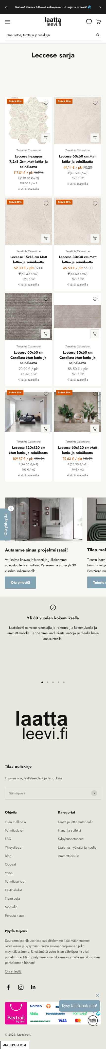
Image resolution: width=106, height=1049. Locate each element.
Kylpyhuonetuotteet (71, 838)
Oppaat (10, 864)
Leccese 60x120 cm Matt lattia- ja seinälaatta (77, 450)
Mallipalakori (14, 1045)
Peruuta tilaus (14, 915)
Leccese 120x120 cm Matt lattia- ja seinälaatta (28, 450)
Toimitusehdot (15, 881)
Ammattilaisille (68, 855)
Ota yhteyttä (20, 582)
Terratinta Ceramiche (29, 150)
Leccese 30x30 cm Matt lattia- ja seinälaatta (77, 259)
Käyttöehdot (13, 890)
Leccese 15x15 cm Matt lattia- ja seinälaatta (28, 259)
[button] (5, 525)
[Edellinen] (6, 7)
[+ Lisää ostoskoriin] (45, 137)
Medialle (11, 906)
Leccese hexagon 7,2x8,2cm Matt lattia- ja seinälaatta (28, 161)
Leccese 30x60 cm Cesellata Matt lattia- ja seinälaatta (77, 357)
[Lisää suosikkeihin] (46, 103)
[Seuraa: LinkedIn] (33, 987)
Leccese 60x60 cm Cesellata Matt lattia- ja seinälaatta (28, 357)
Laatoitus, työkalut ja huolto (77, 847)
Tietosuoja (12, 898)
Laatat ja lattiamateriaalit (75, 821)
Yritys (9, 872)
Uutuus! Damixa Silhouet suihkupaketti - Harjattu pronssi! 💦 (53, 7)
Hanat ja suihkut (69, 830)
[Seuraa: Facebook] (8, 987)
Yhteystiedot (13, 847)
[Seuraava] (100, 7)
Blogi (9, 855)
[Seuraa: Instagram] (21, 987)
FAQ (8, 838)
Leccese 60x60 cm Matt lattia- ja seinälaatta (77, 159)
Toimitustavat (14, 830)
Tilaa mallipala (15, 821)
